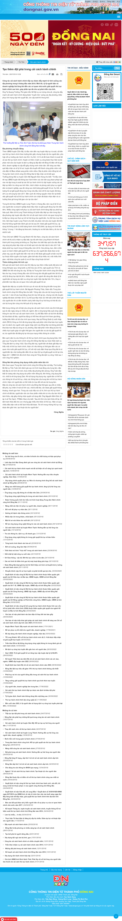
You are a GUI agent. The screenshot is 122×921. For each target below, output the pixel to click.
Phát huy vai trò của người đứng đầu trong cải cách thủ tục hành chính (31, 674)
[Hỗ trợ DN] (106, 227)
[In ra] (57, 74)
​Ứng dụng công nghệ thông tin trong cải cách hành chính (26, 496)
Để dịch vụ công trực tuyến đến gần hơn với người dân (25, 649)
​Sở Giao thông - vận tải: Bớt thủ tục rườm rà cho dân (24, 558)
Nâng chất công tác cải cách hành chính (20, 748)
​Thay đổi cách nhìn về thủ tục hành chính (20, 729)
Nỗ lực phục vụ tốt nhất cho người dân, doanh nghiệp (25, 630)
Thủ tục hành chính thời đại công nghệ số (20, 700)
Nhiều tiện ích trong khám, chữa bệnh (19, 516)
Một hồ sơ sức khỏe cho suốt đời (17, 520)
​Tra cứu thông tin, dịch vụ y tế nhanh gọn (20, 533)
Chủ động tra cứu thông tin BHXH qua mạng (21, 767)
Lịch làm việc (99, 106)
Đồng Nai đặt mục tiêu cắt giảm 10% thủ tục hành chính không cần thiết (31, 668)
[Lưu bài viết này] (62, 74)
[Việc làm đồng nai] (106, 219)
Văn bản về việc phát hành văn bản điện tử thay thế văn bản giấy (29, 614)
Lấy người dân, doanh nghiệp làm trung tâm (21, 686)
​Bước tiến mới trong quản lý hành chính (20, 739)
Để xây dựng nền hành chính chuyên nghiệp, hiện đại (25, 633)
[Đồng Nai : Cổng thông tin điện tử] (13, 6)
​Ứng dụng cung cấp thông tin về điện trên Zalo (22, 492)
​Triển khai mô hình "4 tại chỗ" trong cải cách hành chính (26, 550)
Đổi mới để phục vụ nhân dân (16, 509)
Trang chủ (44, 869)
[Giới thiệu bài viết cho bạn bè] (53, 74)
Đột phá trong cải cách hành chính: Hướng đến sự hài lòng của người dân (32, 752)
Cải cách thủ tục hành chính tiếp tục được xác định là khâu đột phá (30, 690)
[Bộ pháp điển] (106, 203)
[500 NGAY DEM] (61, 39)
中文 (118, 1)
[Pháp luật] (106, 165)
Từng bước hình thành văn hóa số (18, 543)
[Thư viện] (106, 212)
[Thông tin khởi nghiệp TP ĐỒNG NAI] (106, 185)
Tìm (117, 68)
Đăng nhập (77, 869)
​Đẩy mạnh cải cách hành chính (16, 824)
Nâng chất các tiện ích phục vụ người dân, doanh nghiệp (26, 506)
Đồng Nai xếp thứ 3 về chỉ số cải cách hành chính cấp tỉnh (26, 764)
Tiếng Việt (111, 1)
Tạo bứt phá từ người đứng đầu (17, 834)
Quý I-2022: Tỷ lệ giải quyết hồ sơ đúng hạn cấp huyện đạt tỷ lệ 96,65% (31, 653)
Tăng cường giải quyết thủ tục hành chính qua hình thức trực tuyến (30, 680)
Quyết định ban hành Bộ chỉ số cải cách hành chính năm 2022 (28, 665)
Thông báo (98, 268)
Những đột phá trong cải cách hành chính (20, 848)
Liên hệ (67, 869)
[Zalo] (106, 87)
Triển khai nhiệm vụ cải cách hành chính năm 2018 (24, 845)
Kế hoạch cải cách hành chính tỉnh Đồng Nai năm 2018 (25, 852)
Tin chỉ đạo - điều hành (77, 68)
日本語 (95, 1)
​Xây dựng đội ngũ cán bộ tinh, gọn (18, 837)
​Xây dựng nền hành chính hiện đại (17, 856)
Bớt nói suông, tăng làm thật (15, 547)
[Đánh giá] (106, 193)
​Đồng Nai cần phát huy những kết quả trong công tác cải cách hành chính (32, 717)
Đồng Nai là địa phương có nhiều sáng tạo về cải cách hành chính (29, 828)
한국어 (102, 1)
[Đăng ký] (106, 176)
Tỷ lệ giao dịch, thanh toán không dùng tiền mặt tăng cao (26, 696)
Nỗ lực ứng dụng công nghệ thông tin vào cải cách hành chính (28, 524)
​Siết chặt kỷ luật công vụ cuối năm (17, 554)
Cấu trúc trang (56, 869)
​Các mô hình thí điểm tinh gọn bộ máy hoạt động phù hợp (26, 561)
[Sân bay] (106, 151)
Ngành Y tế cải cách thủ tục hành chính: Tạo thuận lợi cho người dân (30, 771)
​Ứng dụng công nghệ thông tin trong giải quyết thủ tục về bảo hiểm (30, 537)
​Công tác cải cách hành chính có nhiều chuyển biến (24, 841)
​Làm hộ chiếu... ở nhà (13, 814)
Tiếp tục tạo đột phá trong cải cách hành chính (22, 713)
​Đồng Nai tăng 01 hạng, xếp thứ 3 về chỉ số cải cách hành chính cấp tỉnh (31, 758)
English (88, 1)
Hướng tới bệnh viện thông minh (17, 513)
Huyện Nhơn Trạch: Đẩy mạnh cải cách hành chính (24, 626)
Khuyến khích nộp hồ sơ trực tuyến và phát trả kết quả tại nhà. (28, 571)
